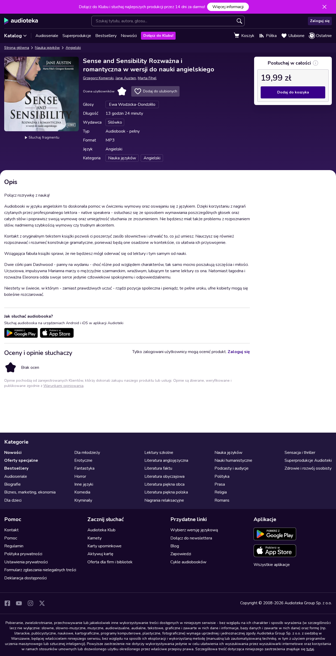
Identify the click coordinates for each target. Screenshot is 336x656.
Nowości (129, 36)
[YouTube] (19, 603)
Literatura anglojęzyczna (166, 460)
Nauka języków (47, 47)
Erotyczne (83, 460)
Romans (221, 500)
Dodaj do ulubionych (160, 91)
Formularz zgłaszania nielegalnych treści (40, 570)
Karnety (94, 538)
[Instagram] (30, 603)
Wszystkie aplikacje (272, 565)
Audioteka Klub (101, 530)
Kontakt (11, 530)
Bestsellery (106, 36)
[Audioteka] (21, 21)
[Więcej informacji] (315, 63)
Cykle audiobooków (188, 562)
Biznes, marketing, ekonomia (30, 492)
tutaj (310, 649)
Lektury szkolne (158, 452)
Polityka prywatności (23, 554)
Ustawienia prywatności (26, 562)
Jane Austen (126, 78)
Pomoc (10, 538)
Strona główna (16, 47)
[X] (42, 603)
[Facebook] (7, 603)
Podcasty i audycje (231, 468)
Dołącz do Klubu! (158, 35)
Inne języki (83, 484)
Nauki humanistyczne (233, 460)
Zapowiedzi (180, 554)
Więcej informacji (228, 7)
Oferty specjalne (21, 460)
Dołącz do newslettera (191, 538)
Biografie (12, 484)
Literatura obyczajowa (164, 476)
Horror (80, 476)
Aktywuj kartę (100, 554)
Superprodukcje (76, 36)
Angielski (73, 47)
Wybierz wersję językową (194, 530)
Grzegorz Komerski (98, 78)
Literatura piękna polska (166, 492)
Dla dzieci (13, 500)
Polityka (221, 476)
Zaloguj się (320, 20)
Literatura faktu (158, 468)
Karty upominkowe (104, 546)
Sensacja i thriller (300, 452)
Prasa (219, 484)
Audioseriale (46, 36)
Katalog (13, 36)
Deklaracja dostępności (25, 578)
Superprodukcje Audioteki (308, 460)
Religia (220, 492)
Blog (174, 546)
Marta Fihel (147, 78)
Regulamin (13, 546)
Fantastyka (84, 468)
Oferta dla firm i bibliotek (110, 562)
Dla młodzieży (87, 452)
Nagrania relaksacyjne (164, 500)
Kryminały (83, 500)
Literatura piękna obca (164, 484)
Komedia (82, 492)
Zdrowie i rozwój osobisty (308, 468)
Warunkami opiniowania (63, 385)
